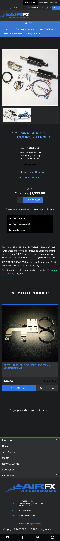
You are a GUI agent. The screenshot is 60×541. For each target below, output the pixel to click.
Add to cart (33, 200)
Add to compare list (21, 224)
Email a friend (19, 230)
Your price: (22, 193)
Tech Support (9, 452)
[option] (9, 115)
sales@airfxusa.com (27, 516)
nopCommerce (35, 523)
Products (7, 440)
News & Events (10, 463)
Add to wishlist (19, 218)
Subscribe (30, 3)
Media (5, 458)
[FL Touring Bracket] (30, 333)
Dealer (5, 446)
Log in (48, 8)
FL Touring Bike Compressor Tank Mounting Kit (27, 367)
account (34, 8)
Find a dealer (18, 8)
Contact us (8, 469)
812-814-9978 (25, 511)
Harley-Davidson (36, 172)
